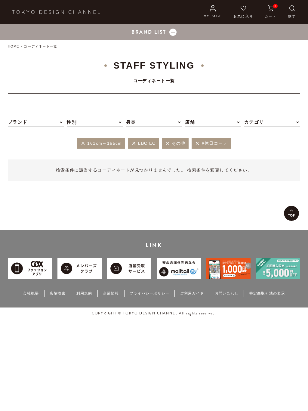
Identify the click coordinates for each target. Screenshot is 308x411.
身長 (131, 122)
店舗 (190, 122)
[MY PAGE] (213, 12)
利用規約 (84, 293)
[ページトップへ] (291, 213)
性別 (72, 122)
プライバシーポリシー (149, 293)
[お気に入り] (243, 12)
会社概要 (31, 293)
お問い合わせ (227, 293)
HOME (13, 46)
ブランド (18, 122)
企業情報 (111, 293)
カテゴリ (254, 122)
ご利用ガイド (192, 293)
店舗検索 (58, 293)
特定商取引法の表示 (267, 293)
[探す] (292, 12)
